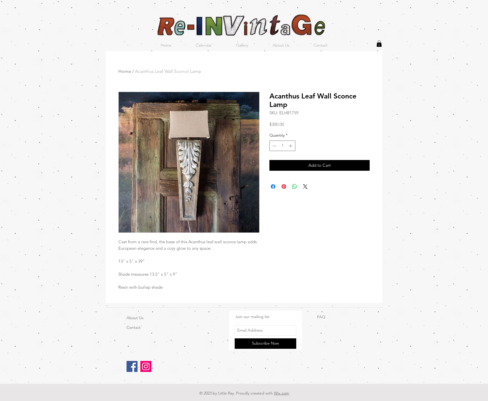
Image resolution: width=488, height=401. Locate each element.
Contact (134, 327)
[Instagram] (145, 366)
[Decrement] (273, 146)
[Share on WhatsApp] (294, 186)
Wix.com (281, 393)
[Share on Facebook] (273, 186)
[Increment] (291, 146)
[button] (379, 43)
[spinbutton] (282, 146)
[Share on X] (305, 186)
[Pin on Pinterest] (283, 186)
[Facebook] (132, 366)
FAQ (321, 316)
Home (124, 71)
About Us (135, 317)
